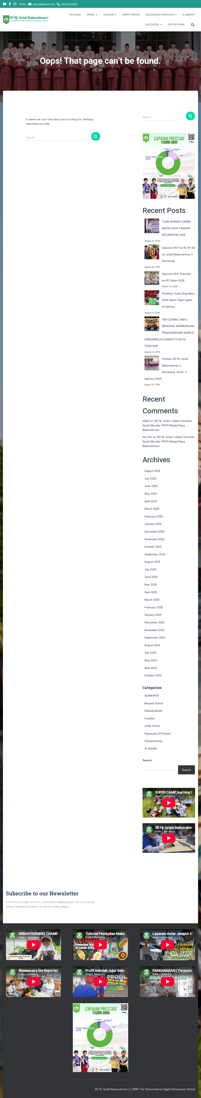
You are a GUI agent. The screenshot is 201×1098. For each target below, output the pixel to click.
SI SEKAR (150, 748)
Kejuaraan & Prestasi (157, 733)
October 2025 (153, 546)
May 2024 (150, 660)
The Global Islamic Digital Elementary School (167, 1089)
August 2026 (152, 470)
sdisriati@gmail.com (43, 4)
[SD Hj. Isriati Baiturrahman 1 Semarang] (26, 19)
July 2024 (150, 652)
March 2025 (151, 599)
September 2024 (154, 637)
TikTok (22, 4)
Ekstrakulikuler (153, 710)
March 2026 (151, 508)
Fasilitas (149, 718)
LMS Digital (152, 24)
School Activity (153, 741)
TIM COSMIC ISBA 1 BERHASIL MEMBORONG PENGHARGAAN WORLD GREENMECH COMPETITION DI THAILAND (169, 332)
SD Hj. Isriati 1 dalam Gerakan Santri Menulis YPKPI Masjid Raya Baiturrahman (167, 425)
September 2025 (154, 554)
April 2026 (150, 501)
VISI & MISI (75, 14)
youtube (4, 4)
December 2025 (154, 531)
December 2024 (154, 622)
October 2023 (153, 675)
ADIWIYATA (151, 695)
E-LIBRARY (189, 14)
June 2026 (151, 486)
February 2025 (153, 607)
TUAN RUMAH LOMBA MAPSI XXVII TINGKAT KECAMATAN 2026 (176, 228)
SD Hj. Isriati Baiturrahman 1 (113, 1089)
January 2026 (153, 523)
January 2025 (153, 614)
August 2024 (152, 645)
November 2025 (154, 539)
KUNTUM (108, 14)
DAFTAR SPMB (176, 24)
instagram (15, 4)
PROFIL (91, 14)
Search (147, 760)
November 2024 (154, 630)
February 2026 (153, 516)
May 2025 (150, 584)
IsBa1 (146, 420)
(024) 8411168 (69, 4)
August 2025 (152, 561)
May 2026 (150, 493)
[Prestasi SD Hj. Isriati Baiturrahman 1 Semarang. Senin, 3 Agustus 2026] (151, 363)
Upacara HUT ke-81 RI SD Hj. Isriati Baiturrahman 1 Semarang (178, 254)
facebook (10, 4)
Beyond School (153, 703)
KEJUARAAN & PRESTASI (160, 14)
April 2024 (150, 668)
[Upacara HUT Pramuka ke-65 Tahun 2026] (151, 278)
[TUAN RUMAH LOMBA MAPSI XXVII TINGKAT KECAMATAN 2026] (151, 225)
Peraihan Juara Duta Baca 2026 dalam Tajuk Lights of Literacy (178, 300)
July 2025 (150, 569)
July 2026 (150, 478)
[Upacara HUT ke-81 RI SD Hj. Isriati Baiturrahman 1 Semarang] (151, 252)
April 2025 (150, 592)
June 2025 (151, 576)
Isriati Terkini (152, 725)
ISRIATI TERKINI (131, 14)
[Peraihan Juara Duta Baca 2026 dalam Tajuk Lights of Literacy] (151, 297)
